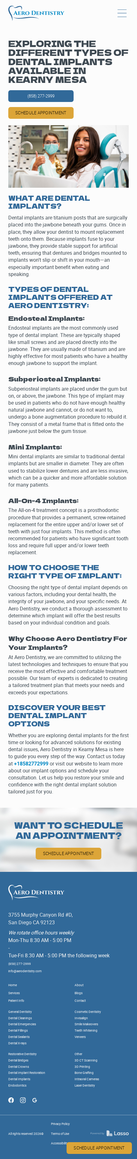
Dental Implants (19, 1079)
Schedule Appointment (68, 853)
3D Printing (82, 1067)
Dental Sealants (19, 1037)
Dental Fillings (18, 1030)
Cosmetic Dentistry (88, 1012)
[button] (122, 13)
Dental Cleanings (20, 1018)
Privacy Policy (60, 1124)
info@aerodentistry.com (25, 971)
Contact (80, 1001)
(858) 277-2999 (40, 96)
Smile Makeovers (86, 1024)
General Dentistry (20, 1012)
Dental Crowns (18, 1067)
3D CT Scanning (86, 1060)
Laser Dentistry (85, 1085)
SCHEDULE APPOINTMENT (99, 1148)
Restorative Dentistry (22, 1054)
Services (14, 993)
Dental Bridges (18, 1060)
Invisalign (81, 1018)
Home (12, 985)
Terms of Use (60, 1134)
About (79, 985)
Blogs (79, 993)
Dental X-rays (17, 1043)
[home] (36, 13)
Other (78, 1054)
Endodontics (17, 1085)
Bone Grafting (84, 1073)
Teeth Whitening (86, 1030)
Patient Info (16, 1001)
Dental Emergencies (22, 1024)
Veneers (80, 1037)
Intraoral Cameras (87, 1079)
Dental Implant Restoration (26, 1073)
